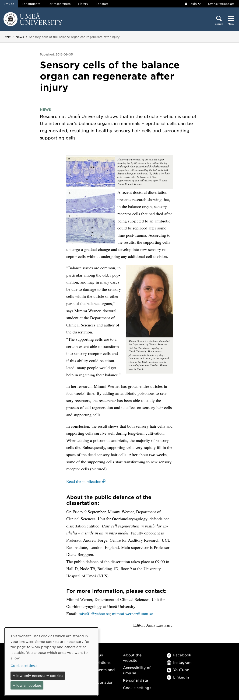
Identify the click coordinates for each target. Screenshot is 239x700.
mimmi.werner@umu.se (132, 613)
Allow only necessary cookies (38, 675)
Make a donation (98, 682)
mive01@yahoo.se (94, 613)
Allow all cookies (27, 685)
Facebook (182, 655)
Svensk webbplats (221, 4)
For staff (102, 4)
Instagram (182, 662)
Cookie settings (137, 687)
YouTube (181, 669)
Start (7, 37)
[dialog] (51, 661)
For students (31, 4)
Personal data (135, 680)
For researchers (59, 4)
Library (83, 4)
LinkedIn (181, 677)
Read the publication (83, 481)
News (20, 37)
